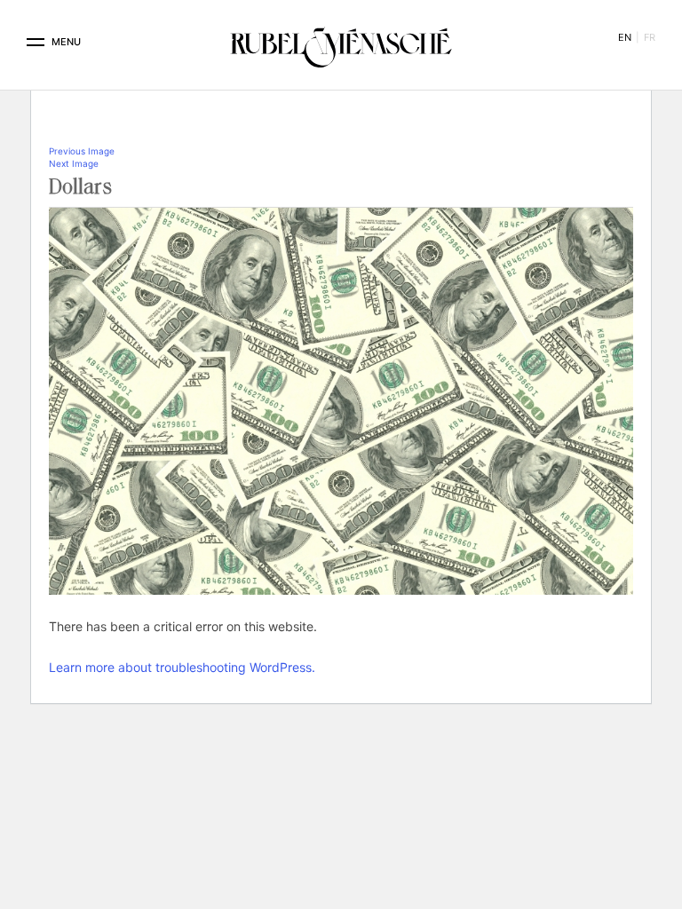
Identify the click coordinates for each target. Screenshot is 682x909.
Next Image (74, 163)
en (624, 37)
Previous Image (82, 151)
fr (649, 37)
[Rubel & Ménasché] (341, 42)
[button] (35, 42)
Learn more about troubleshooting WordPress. (182, 667)
